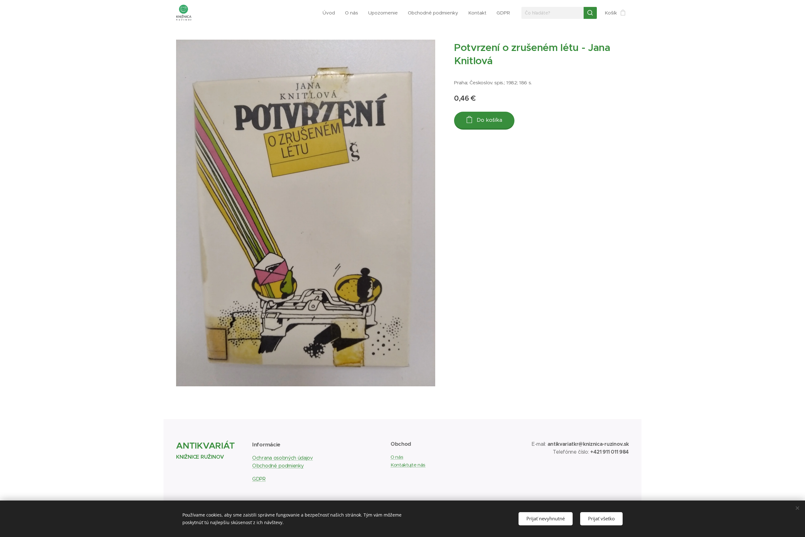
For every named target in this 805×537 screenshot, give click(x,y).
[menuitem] (330, 13)
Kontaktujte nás (408, 465)
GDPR (259, 479)
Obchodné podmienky (277, 466)
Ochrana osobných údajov (282, 458)
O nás (397, 457)
